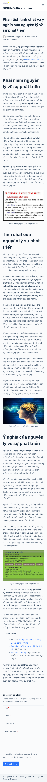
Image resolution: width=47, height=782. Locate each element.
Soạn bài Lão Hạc (19, 652)
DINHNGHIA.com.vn (17, 8)
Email (7, 715)
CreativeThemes (10, 779)
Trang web (9, 723)
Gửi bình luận (11, 764)
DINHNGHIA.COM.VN (34, 59)
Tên (7, 708)
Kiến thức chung (10, 39)
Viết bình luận (11, 732)
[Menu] (43, 5)
